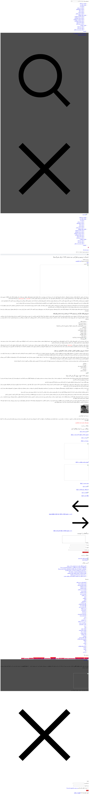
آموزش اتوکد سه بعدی (82, 585)
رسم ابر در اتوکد (85, 440)
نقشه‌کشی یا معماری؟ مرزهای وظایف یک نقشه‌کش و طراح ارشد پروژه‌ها (72, 568)
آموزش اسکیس (83, 588)
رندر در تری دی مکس (82, 621)
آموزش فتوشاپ (83, 592)
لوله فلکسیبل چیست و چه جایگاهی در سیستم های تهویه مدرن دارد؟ (73, 567)
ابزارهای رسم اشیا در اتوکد (82, 489)
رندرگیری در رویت (82, 622)
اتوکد (88, 262)
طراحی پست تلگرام (80, 23)
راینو (85, 617)
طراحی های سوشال (82, 15)
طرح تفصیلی (83, 634)
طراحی (53, 658)
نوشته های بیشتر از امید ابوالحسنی (82, 422)
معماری (84, 647)
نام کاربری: (86, 783)
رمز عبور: (87, 785)
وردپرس (84, 651)
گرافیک (84, 640)
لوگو (85, 641)
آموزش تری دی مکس (82, 589)
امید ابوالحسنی (78, 261)
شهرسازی (57, 658)
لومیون (84, 643)
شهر (60, 658)
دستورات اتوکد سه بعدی (71, 658)
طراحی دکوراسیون (82, 630)
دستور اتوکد (66, 658)
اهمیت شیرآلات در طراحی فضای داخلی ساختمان (76, 573)
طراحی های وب (83, 5)
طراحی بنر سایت (80, 7)
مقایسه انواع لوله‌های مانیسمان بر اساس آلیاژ (77, 571)
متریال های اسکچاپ (82, 646)
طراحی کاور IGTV (80, 22)
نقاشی (84, 649)
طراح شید (28, 298)
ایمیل (87, 547)
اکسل (85, 599)
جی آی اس (84, 611)
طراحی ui (82, 6)
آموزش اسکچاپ (83, 586)
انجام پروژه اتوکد (83, 3)
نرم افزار (23, 658)
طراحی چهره (83, 628)
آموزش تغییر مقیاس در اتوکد (82, 462)
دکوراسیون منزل (83, 615)
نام (88, 545)
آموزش (86, 658)
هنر (85, 650)
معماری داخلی (27, 658)
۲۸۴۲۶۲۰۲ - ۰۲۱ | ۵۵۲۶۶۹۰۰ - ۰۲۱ (79, 33)
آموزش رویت (83, 591)
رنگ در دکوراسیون (82, 624)
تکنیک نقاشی (83, 609)
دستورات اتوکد (79, 658)
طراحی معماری (83, 25)
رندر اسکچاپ (83, 620)
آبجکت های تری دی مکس (81, 582)
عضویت (84, 31)
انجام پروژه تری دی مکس (79, 29)
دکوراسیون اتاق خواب (82, 614)
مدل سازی (31, 658)
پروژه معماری (83, 602)
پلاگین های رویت (83, 605)
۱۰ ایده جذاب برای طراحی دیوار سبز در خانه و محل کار (75, 570)
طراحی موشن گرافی (80, 13)
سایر (85, 627)
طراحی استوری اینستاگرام (79, 19)
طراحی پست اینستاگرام (79, 18)
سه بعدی (62, 658)
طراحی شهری (83, 633)
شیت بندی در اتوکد (84, 483)
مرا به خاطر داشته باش (82, 788)
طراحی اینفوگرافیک (80, 9)
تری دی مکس (83, 608)
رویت (85, 625)
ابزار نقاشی (84, 595)
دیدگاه (87, 542)
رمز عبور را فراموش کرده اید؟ (72, 788)
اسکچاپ (84, 598)
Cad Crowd (70, 345)
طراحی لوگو (81, 10)
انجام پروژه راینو (80, 28)
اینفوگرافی (84, 601)
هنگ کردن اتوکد (85, 495)
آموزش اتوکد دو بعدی (82, 583)
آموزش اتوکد (21, 298)
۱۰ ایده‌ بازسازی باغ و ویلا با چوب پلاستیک (78, 574)
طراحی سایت (81, 12)
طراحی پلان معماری (47, 658)
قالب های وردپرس (82, 637)
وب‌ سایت (87, 549)
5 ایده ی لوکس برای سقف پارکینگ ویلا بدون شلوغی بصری (75, 576)
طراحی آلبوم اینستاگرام (79, 16)
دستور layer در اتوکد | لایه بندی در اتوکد (80, 434)
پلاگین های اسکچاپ (82, 604)
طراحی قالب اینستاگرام (79, 20)
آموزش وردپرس (83, 593)
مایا (85, 644)
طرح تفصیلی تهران (38, 658)
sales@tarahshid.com (82, 34)
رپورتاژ (85, 618)
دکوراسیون (84, 612)
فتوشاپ (84, 636)
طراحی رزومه (83, 631)
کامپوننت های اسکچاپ (81, 638)
